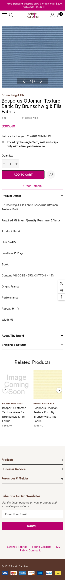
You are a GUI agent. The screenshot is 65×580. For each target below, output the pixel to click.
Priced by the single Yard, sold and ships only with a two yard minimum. (32, 144)
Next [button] (41, 81)
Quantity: (7, 155)
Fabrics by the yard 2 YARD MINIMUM (26, 136)
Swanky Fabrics (17, 546)
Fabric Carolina (41, 546)
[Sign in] (52, 15)
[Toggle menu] (4, 15)
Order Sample (32, 186)
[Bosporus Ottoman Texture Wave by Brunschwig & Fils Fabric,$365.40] (16, 384)
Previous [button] (24, 81)
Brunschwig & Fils (13, 95)
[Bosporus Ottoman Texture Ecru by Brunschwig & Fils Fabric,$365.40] (48, 384)
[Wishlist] (51, 174)
